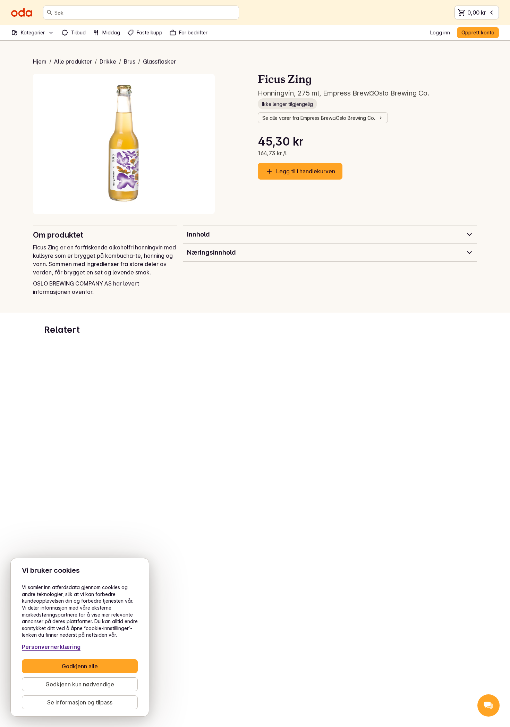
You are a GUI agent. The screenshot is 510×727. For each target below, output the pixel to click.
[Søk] (49, 12)
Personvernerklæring (51, 646)
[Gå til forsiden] (21, 12)
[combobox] (145, 12)
